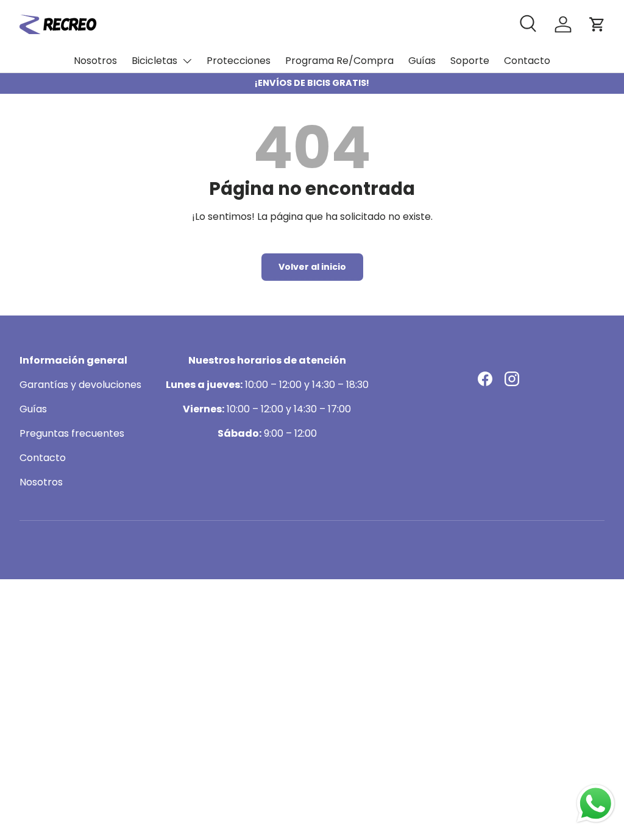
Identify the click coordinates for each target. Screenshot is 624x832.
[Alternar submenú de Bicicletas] (187, 61)
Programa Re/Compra (339, 61)
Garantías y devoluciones (80, 385)
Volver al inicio (312, 267)
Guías (422, 61)
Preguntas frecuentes (72, 433)
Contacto (527, 61)
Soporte (469, 61)
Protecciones (239, 61)
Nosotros (95, 61)
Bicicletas (154, 61)
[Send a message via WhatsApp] (595, 803)
